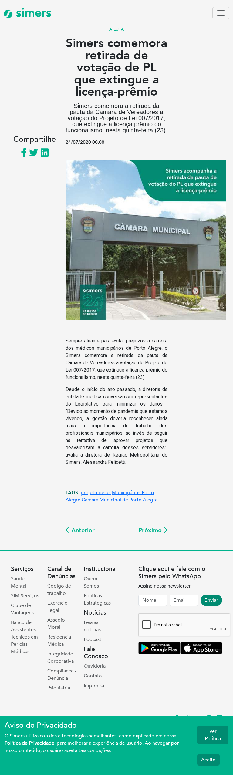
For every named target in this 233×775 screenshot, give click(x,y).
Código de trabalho (59, 590)
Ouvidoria (95, 666)
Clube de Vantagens (22, 609)
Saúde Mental (18, 582)
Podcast (92, 639)
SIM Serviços (25, 595)
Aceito (208, 759)
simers (32, 13)
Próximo (151, 530)
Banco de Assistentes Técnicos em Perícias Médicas (24, 637)
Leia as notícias (92, 626)
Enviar (211, 600)
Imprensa (94, 685)
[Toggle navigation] (220, 13)
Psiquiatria (58, 688)
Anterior (82, 530)
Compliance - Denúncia (61, 675)
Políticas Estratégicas (97, 599)
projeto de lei (96, 492)
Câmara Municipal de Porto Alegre (120, 500)
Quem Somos (91, 582)
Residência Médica (59, 641)
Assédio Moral (56, 624)
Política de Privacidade (29, 743)
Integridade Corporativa (60, 658)
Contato (93, 675)
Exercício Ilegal (57, 607)
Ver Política (213, 735)
